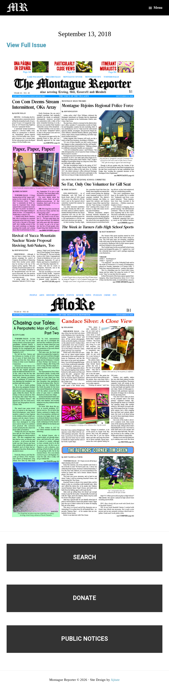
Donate (84, 598)
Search (84, 557)
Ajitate (115, 680)
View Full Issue (26, 45)
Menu (158, 7)
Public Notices (84, 638)
